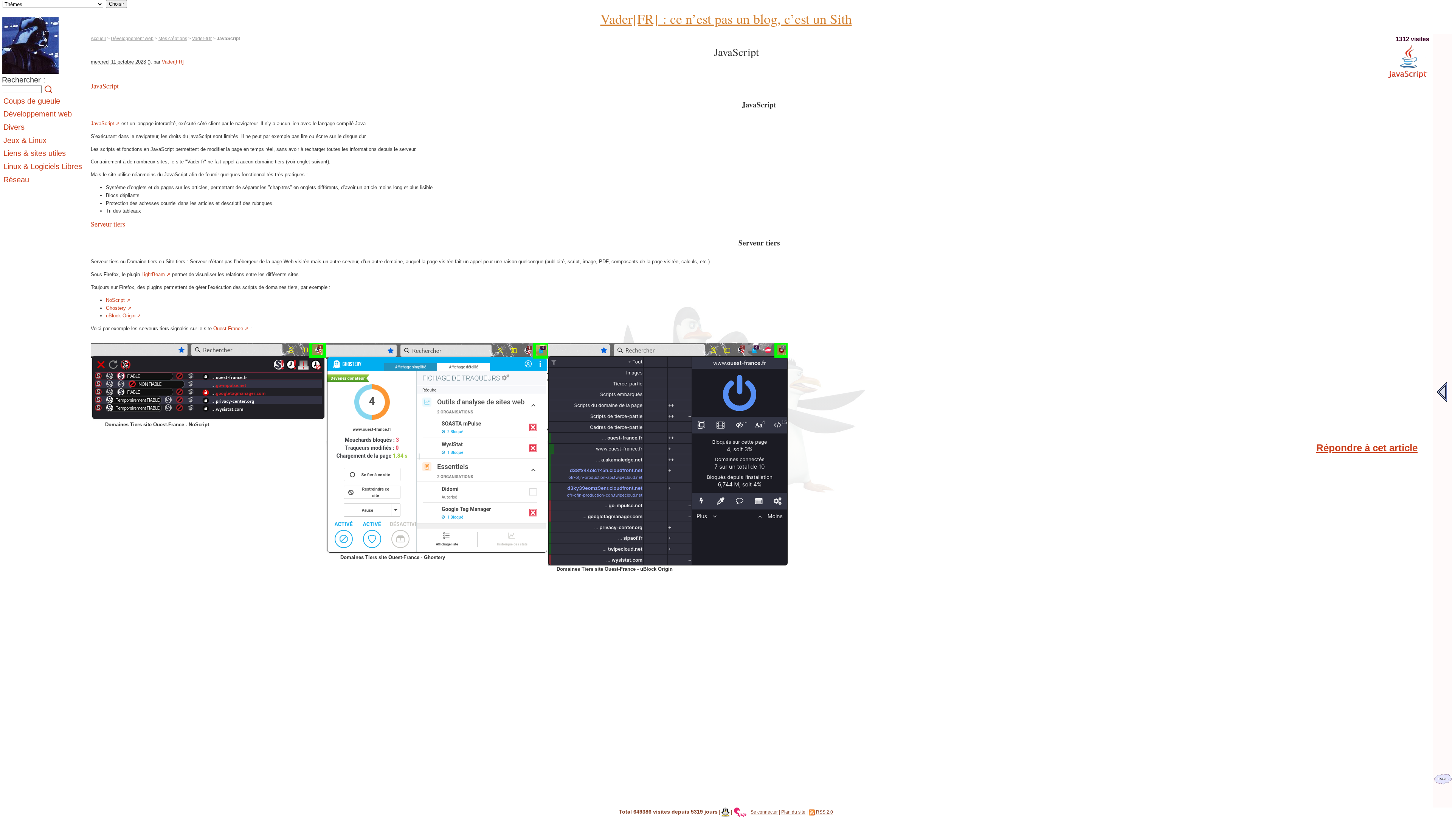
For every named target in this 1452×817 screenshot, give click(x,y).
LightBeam (153, 274)
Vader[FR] (173, 62)
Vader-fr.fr (202, 38)
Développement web (132, 38)
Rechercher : (23, 80)
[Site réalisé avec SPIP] (740, 811)
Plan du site (793, 811)
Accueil (98, 38)
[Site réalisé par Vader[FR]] (725, 811)
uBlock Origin (120, 315)
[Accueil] (30, 74)
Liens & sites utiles (34, 153)
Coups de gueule (31, 101)
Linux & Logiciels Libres (42, 166)
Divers (14, 127)
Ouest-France (228, 328)
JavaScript (105, 85)
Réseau (16, 180)
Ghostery (116, 308)
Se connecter (764, 811)
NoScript (115, 300)
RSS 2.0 (824, 811)
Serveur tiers (108, 223)
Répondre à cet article (1367, 448)
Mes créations (172, 38)
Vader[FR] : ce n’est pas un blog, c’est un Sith (726, 18)
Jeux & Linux (25, 140)
